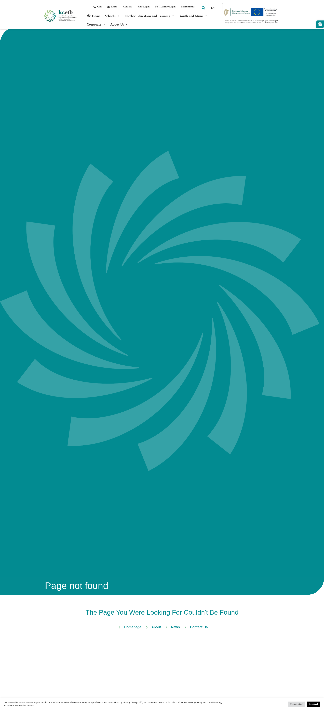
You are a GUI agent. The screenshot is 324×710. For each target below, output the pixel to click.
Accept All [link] (313, 704)
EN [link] (213, 8)
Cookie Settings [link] (296, 704)
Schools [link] (110, 16)
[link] (320, 24)
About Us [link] (117, 24)
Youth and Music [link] (191, 16)
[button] (203, 8)
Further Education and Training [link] (147, 16)
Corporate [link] (94, 24)
